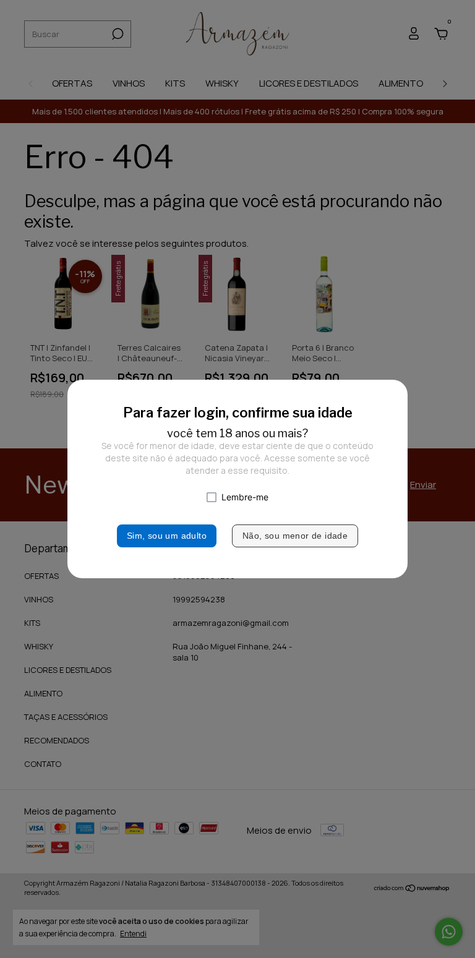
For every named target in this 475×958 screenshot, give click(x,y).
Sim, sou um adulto (167, 536)
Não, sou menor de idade (295, 536)
